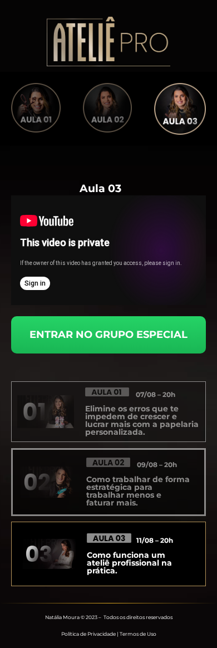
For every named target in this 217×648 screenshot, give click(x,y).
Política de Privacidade (88, 634)
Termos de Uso (138, 634)
